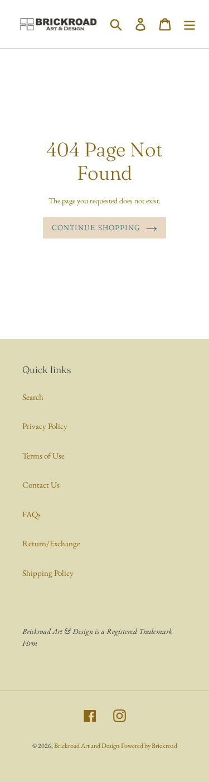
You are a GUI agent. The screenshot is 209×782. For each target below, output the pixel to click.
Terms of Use (43, 455)
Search (32, 397)
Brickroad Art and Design (86, 745)
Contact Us (41, 484)
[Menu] (189, 24)
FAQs (31, 514)
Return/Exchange (51, 543)
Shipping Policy (48, 573)
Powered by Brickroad (149, 745)
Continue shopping (96, 227)
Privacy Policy (44, 426)
